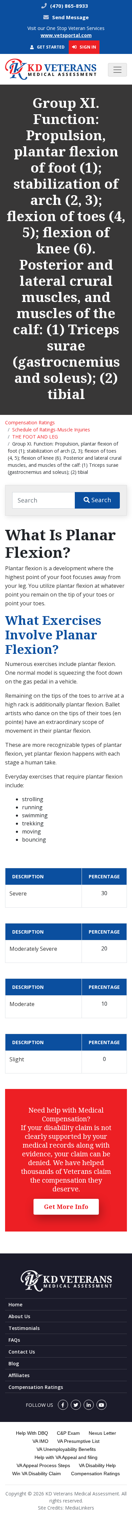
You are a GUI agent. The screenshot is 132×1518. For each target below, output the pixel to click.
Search (100, 500)
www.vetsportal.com (66, 35)
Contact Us (21, 1351)
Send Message (70, 17)
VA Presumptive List (78, 1441)
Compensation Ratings (30, 422)
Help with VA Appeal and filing (66, 1457)
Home (15, 1304)
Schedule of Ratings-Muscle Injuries (51, 429)
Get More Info (66, 1207)
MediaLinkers (79, 1508)
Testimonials (24, 1328)
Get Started (50, 47)
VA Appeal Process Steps (43, 1465)
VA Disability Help (97, 1465)
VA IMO (40, 1441)
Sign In (87, 47)
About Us (19, 1316)
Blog (13, 1363)
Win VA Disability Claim (36, 1473)
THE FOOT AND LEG (35, 436)
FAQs (14, 1340)
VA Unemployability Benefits (66, 1449)
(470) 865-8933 (68, 5)
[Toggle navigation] (117, 70)
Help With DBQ (32, 1433)
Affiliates (18, 1375)
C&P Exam (68, 1433)
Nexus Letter (102, 1433)
